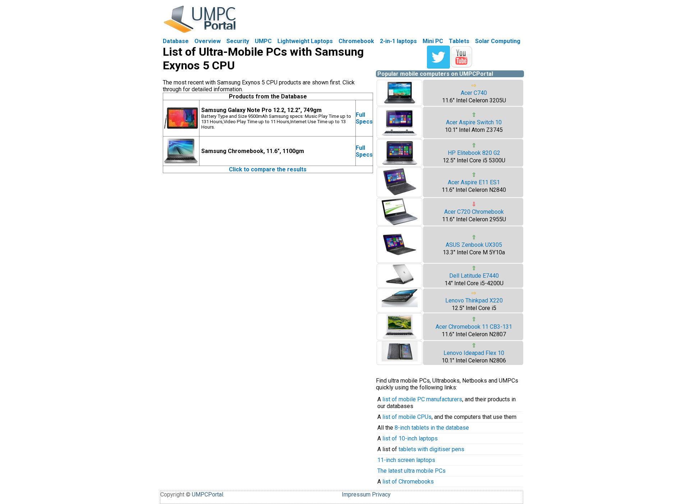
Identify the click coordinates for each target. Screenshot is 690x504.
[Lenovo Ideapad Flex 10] (400, 359)
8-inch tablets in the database (432, 427)
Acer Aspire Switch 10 (474, 122)
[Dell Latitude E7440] (400, 283)
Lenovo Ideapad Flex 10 (473, 353)
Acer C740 (474, 92)
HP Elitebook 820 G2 (474, 152)
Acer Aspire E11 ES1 (474, 182)
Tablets (459, 41)
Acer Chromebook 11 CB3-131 (474, 326)
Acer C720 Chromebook (474, 211)
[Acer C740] (400, 103)
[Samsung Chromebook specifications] (181, 163)
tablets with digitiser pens (431, 449)
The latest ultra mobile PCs (411, 470)
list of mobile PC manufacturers (422, 399)
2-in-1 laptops (398, 41)
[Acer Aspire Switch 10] (400, 136)
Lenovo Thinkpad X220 (474, 300)
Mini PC (433, 41)
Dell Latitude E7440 (474, 275)
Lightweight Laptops (305, 41)
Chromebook (356, 41)
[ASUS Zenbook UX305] (400, 260)
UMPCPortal (207, 494)
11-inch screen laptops (406, 460)
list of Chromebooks (408, 481)
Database (176, 41)
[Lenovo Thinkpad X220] (400, 305)
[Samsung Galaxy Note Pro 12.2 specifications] (181, 134)
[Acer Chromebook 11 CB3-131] (400, 337)
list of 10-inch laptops (410, 438)
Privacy (381, 494)
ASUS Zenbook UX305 (474, 244)
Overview (207, 41)
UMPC (263, 41)
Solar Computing (497, 41)
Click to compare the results (268, 169)
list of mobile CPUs (407, 416)
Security (237, 41)
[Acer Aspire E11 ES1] (400, 194)
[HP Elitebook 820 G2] (400, 164)
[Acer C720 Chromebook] (400, 223)
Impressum (356, 494)
